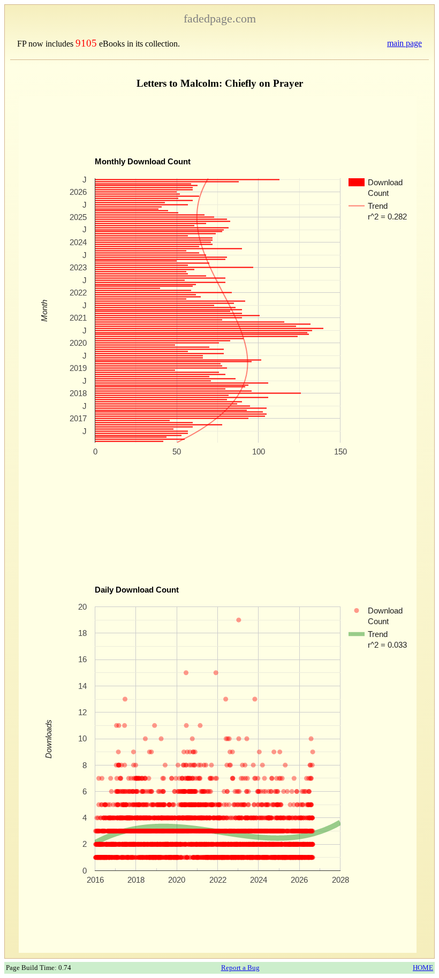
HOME (423, 968)
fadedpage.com (220, 18)
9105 (86, 43)
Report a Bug (240, 968)
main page (404, 43)
